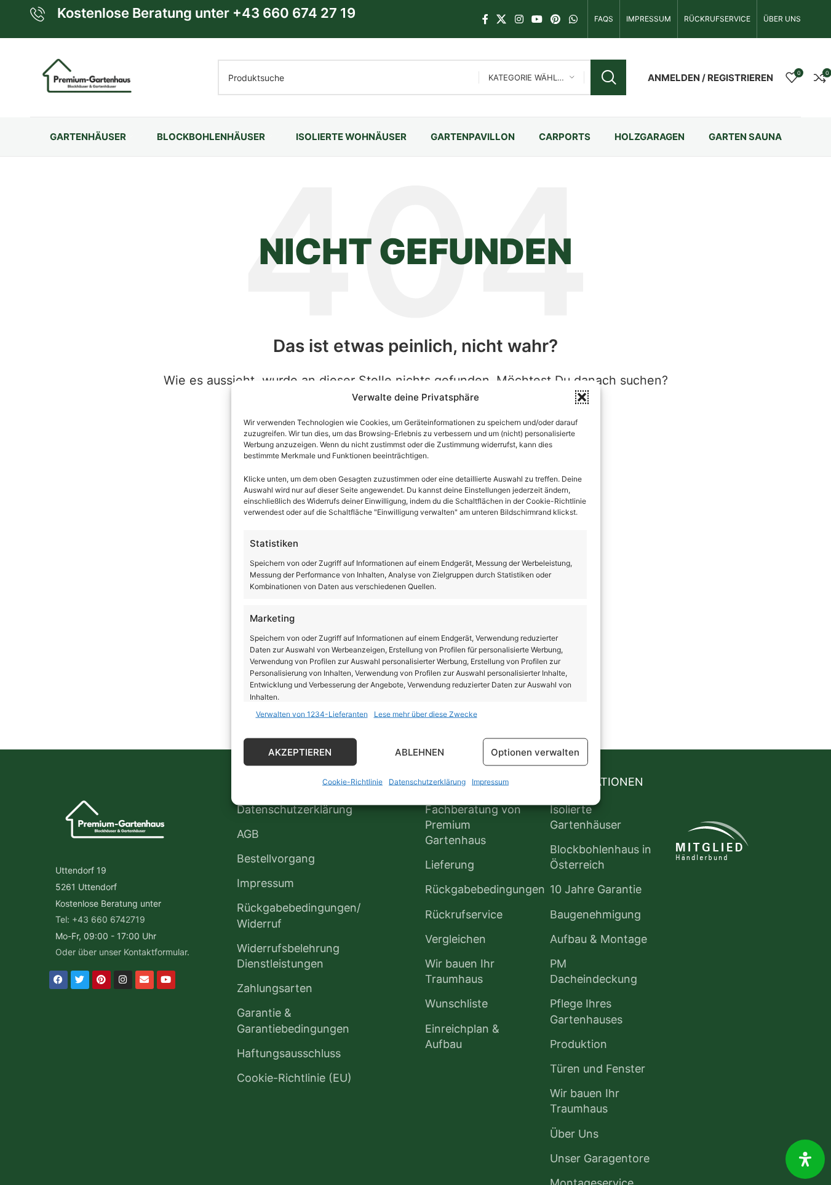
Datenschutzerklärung (427, 781)
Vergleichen (455, 939)
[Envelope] (144, 980)
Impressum (490, 781)
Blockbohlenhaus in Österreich (600, 857)
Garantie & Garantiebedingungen (293, 1020)
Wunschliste (456, 1003)
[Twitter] (80, 980)
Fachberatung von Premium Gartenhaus (473, 825)
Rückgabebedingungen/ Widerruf (298, 915)
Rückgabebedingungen (485, 889)
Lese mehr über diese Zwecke (425, 713)
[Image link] (113, 821)
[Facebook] (58, 980)
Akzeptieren (300, 751)
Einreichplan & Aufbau (462, 1036)
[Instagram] (123, 980)
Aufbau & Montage (598, 939)
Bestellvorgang (276, 858)
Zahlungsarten (274, 988)
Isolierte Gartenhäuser (585, 817)
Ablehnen (419, 751)
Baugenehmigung (595, 914)
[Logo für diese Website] (85, 76)
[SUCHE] (608, 77)
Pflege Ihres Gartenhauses (586, 1011)
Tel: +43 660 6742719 (100, 919)
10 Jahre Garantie (596, 889)
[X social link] (502, 19)
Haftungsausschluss (289, 1053)
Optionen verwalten (535, 751)
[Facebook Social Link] (485, 19)
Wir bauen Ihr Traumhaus (460, 971)
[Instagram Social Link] (519, 19)
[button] (582, 397)
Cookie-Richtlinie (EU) (294, 1077)
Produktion (578, 1044)
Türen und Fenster (597, 1068)
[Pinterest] (101, 980)
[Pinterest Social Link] (556, 19)
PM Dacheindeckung (593, 971)
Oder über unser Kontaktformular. (122, 952)
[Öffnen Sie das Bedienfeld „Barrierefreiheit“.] (805, 1159)
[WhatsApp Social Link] (573, 19)
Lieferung (449, 864)
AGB (248, 833)
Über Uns (574, 1133)
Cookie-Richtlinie (352, 781)
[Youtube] (166, 980)
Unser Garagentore (600, 1158)
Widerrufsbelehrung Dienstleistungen (288, 956)
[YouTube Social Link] (536, 19)
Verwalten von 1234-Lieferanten (312, 713)
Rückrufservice (464, 914)
